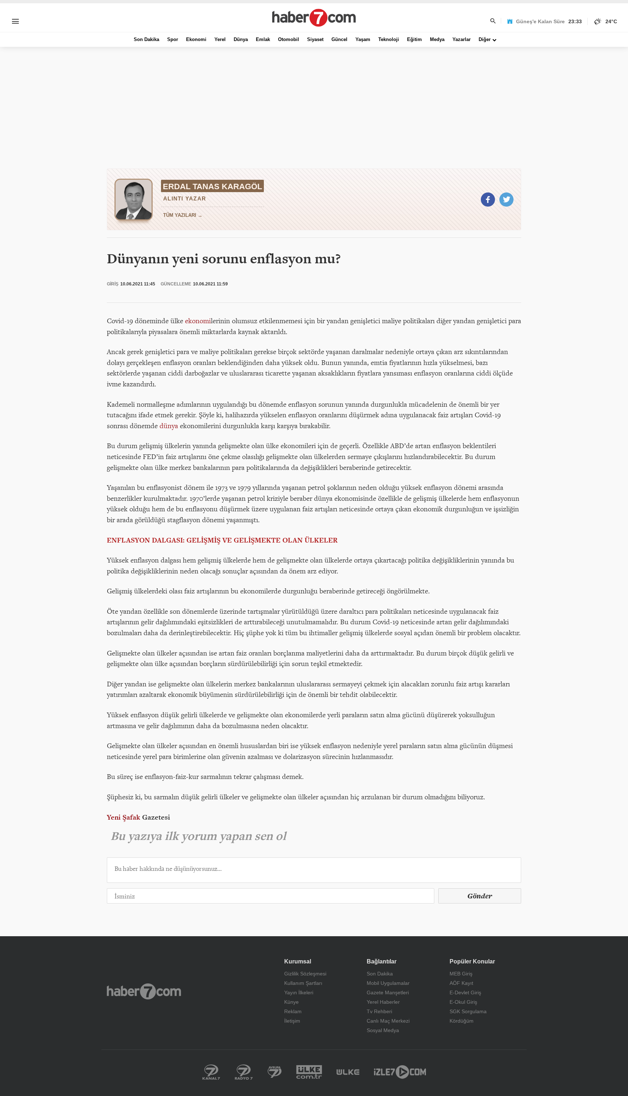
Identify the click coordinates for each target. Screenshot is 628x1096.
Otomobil (288, 39)
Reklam (293, 1011)
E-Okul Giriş (463, 1002)
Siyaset (315, 39)
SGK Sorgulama (468, 1011)
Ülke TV (348, 1072)
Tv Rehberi (379, 1011)
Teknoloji (388, 39)
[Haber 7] (313, 18)
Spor (172, 39)
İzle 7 (400, 1072)
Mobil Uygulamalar (388, 983)
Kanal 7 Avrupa (274, 1072)
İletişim (292, 1021)
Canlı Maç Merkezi (388, 1021)
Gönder (479, 896)
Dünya (241, 39)
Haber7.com (144, 991)
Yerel (220, 39)
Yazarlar (461, 39)
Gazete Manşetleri (388, 992)
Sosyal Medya (383, 1030)
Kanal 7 (211, 1072)
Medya (437, 39)
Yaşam (362, 39)
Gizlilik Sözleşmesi (305, 974)
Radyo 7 (244, 1072)
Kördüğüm (462, 1021)
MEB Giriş (461, 974)
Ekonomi (196, 39)
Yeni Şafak (123, 817)
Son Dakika (146, 39)
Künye (291, 1002)
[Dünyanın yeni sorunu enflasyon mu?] (488, 199)
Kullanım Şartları (303, 983)
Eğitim (414, 39)
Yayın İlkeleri (298, 992)
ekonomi (198, 320)
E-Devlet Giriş (465, 992)
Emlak (263, 39)
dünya (169, 425)
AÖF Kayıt (461, 983)
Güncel (339, 39)
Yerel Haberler (383, 1002)
